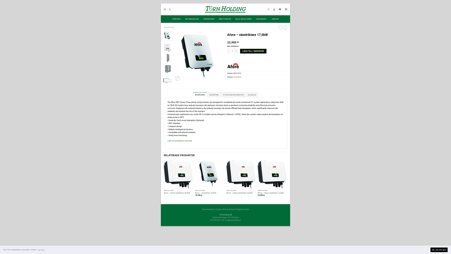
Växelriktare (169, 27)
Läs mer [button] (41, 250)
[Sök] (268, 9)
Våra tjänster (225, 19)
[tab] (200, 94)
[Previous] (178, 56)
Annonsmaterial (229, 209)
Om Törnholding (192, 19)
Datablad (252, 95)
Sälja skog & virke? (243, 19)
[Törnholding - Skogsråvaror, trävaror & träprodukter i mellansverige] (225, 9)
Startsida (176, 19)
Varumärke (214, 95)
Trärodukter (208, 19)
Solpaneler (261, 19)
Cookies (219, 209)
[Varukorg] (286, 9)
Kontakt (275, 19)
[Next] (220, 56)
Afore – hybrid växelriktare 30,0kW (239, 193)
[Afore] (233, 65)
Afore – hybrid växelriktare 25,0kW (177, 193)
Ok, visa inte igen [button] (439, 250)
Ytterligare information (233, 95)
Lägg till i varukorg (253, 51)
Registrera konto (242, 209)
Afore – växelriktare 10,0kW (205, 193)
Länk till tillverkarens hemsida (179, 141)
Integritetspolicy (208, 209)
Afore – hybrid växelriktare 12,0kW (271, 193)
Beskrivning (200, 95)
